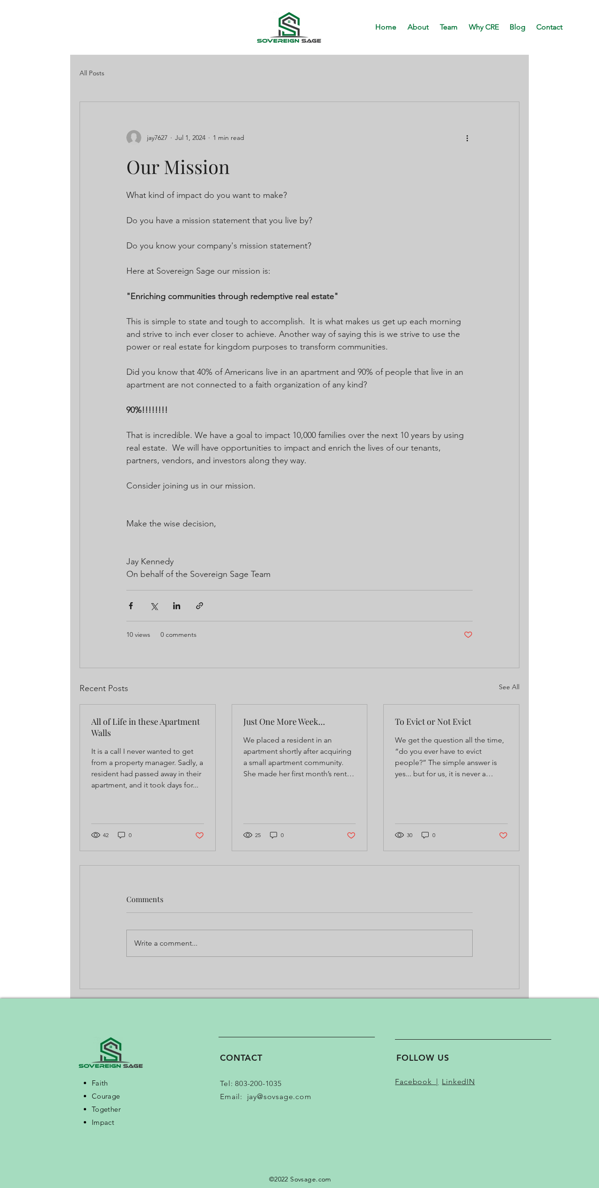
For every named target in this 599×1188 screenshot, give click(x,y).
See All (509, 687)
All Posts (92, 73)
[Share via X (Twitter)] (153, 605)
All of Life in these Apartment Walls (145, 727)
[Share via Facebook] (130, 605)
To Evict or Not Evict (433, 721)
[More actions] (467, 137)
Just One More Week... (284, 721)
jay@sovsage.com (279, 1096)
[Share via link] (199, 605)
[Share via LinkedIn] (176, 605)
